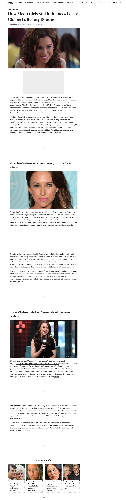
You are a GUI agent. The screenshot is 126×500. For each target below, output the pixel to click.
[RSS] (109, 2)
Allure (56, 377)
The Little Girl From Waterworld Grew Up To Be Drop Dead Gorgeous (34, 486)
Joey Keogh (13, 24)
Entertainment (57, 3)
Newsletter (119, 3)
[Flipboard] (91, 2)
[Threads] (100, 2)
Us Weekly (48, 105)
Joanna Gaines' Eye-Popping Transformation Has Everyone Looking (53, 486)
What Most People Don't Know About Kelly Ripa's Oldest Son (71, 485)
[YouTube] (82, 2)
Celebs (46, 3)
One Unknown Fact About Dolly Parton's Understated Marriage (16, 486)
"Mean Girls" (15, 212)
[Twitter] (86, 2)
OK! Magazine (52, 413)
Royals (38, 3)
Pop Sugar (64, 217)
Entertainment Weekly (40, 276)
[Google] (104, 2)
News (20, 3)
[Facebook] (78, 2)
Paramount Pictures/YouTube (71, 67)
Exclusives (28, 3)
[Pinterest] (95, 2)
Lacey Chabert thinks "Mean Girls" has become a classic (38, 364)
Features (69, 3)
